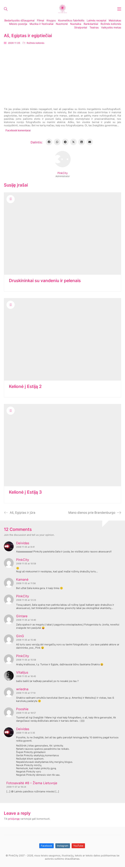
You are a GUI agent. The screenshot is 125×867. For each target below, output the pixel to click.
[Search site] (5, 9)
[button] (119, 9)
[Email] (89, 142)
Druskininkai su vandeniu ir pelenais (45, 280)
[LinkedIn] (81, 142)
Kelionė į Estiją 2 (25, 386)
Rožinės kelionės (35, 42)
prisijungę (14, 818)
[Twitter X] (73, 142)
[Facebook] (49, 142)
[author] (62, 159)
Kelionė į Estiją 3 (25, 492)
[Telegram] (65, 142)
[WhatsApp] (57, 142)
